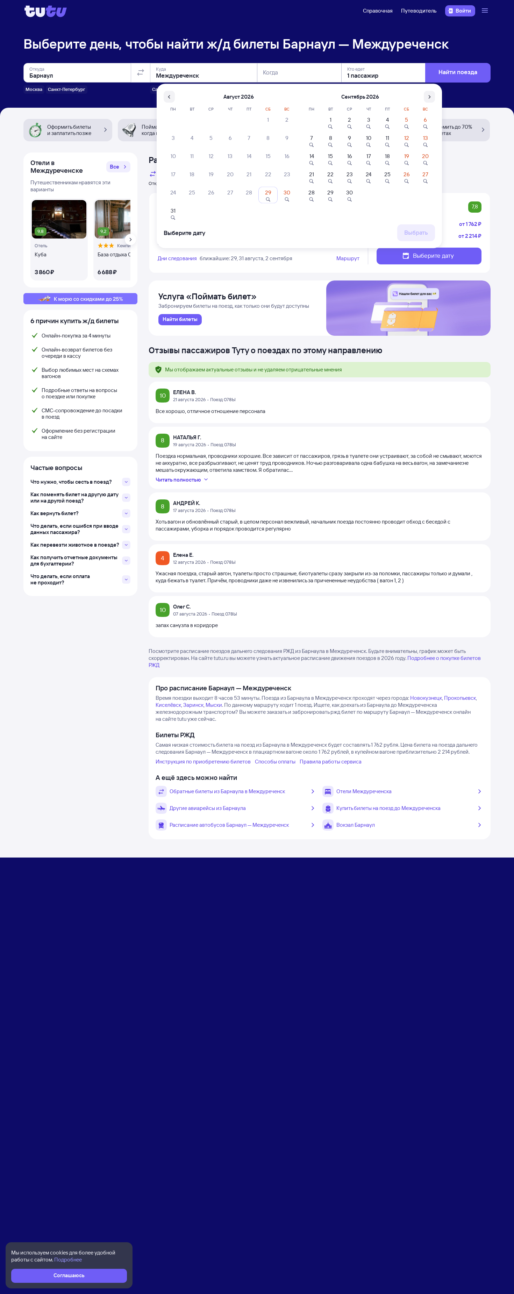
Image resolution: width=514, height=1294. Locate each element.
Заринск (193, 705)
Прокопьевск (460, 698)
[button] (118, 166)
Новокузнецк (426, 698)
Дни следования (177, 258)
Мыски (214, 705)
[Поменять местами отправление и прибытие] (140, 73)
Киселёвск (168, 705)
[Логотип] (45, 11)
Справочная (378, 10)
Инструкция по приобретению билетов (203, 761)
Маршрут (347, 258)
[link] (180, 319)
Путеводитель (419, 10)
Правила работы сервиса (331, 761)
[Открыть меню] (486, 11)
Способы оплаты (275, 761)
